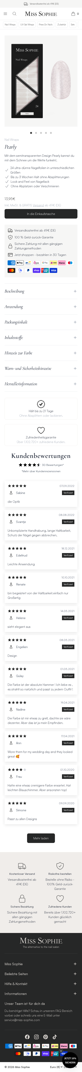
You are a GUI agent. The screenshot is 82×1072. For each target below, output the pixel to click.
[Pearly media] (41, 81)
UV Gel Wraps (27, 24)
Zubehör (61, 24)
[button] (70, 1060)
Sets (73, 24)
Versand (38, 205)
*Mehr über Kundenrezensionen (41, 471)
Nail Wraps (10, 24)
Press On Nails (45, 24)
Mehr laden (41, 838)
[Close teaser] (61, 1051)
